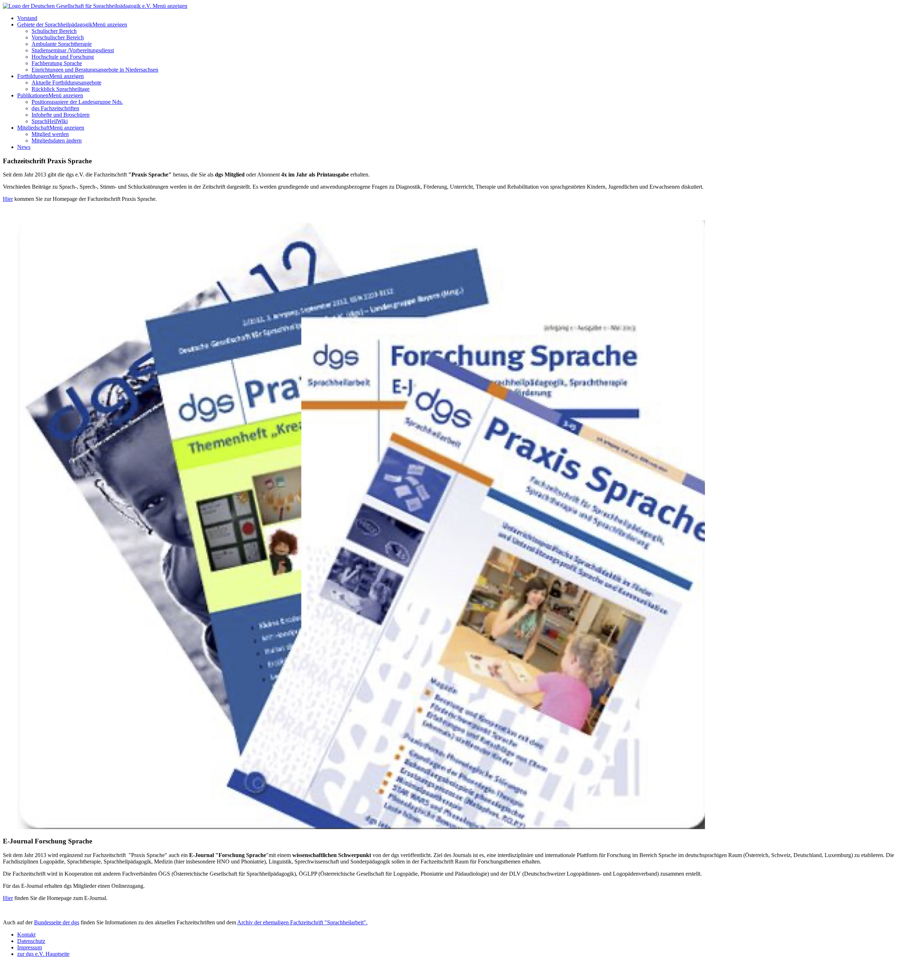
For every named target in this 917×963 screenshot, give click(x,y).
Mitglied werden (50, 134)
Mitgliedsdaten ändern (57, 140)
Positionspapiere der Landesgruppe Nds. (77, 102)
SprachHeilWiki (50, 121)
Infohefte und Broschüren (61, 115)
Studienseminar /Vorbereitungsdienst (73, 50)
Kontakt (26, 934)
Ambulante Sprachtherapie (62, 44)
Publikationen (32, 95)
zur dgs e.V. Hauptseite (43, 954)
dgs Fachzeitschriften (55, 108)
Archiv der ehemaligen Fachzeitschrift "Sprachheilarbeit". (302, 922)
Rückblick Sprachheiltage (61, 89)
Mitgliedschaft (33, 128)
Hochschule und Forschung (63, 57)
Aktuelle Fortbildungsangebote (66, 82)
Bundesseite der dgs (56, 922)
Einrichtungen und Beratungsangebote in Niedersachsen (95, 70)
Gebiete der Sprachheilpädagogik (54, 24)
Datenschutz (31, 941)
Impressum (29, 947)
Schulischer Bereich (54, 31)
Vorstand (27, 18)
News (23, 147)
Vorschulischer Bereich (58, 37)
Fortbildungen (33, 76)
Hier (8, 199)
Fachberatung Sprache (57, 63)
